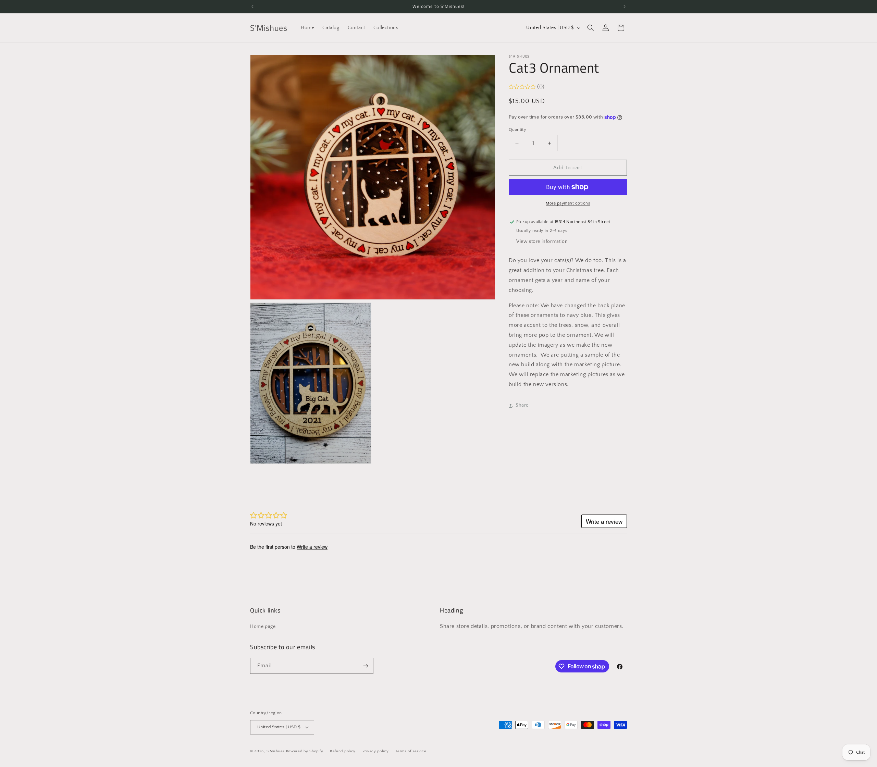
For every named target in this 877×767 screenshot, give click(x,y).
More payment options (568, 203)
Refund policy (343, 751)
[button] (590, 27)
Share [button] (522, 405)
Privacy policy (375, 751)
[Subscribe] (365, 666)
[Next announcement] (624, 6)
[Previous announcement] (252, 6)
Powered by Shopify (304, 751)
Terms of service (410, 751)
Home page (262, 626)
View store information (542, 241)
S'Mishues (276, 751)
